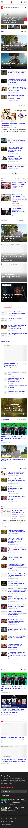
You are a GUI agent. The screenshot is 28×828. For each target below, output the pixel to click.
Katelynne (4, 127)
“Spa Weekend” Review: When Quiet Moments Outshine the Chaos (18, 512)
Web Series (21, 220)
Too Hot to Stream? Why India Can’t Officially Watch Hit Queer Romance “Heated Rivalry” (17, 327)
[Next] (15, 173)
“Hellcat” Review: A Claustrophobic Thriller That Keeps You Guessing (19, 210)
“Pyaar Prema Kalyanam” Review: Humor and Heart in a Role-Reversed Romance (17, 498)
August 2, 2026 (5, 763)
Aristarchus (6, 22)
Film (25, 105)
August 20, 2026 (12, 92)
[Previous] (13, 173)
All (22, 31)
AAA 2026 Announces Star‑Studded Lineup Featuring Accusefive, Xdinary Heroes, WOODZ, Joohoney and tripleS (12, 710)
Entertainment (6, 12)
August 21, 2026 (12, 84)
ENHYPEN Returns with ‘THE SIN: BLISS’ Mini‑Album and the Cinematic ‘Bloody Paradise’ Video (14, 438)
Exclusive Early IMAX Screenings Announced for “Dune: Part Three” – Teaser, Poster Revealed (17, 97)
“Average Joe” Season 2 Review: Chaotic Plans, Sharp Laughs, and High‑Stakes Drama (13, 256)
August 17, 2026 (12, 649)
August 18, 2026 (5, 714)
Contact (17, 818)
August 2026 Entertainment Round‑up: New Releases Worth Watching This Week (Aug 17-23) (13, 739)
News (25, 31)
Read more (5, 135)
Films (22, 105)
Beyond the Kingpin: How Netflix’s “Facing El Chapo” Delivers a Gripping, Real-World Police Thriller (11, 18)
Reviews (24, 468)
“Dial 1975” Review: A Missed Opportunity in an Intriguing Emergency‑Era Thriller (15, 158)
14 (17, 153)
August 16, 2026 (16, 215)
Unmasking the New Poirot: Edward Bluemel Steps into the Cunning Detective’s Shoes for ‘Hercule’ (17, 73)
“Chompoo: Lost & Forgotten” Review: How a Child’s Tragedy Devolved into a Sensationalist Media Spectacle (19, 198)
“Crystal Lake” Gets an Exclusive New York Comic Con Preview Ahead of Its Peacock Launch (17, 81)
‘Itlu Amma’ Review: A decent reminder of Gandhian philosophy (11, 365)
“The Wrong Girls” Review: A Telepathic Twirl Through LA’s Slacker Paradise (15, 646)
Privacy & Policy (9, 818)
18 (17, 570)
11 (11, 49)
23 (9, 763)
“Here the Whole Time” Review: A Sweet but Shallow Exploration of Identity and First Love (16, 621)
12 (11, 67)
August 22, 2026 (6, 49)
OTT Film (20, 178)
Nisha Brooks (16, 203)
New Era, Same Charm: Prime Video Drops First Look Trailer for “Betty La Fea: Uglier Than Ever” (17, 89)
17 (17, 84)
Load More (14, 663)
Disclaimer (23, 818)
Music (25, 669)
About (2, 818)
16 (17, 76)
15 (17, 100)
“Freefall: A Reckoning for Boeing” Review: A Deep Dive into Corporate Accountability (17, 629)
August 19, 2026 (12, 100)
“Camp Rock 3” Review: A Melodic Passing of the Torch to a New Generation (16, 638)
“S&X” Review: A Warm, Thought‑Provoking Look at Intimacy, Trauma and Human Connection (17, 598)
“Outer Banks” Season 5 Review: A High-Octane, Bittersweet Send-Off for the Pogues (16, 575)
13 (17, 161)
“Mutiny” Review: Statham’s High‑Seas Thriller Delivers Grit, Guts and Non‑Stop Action (17, 613)
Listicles (24, 719)
